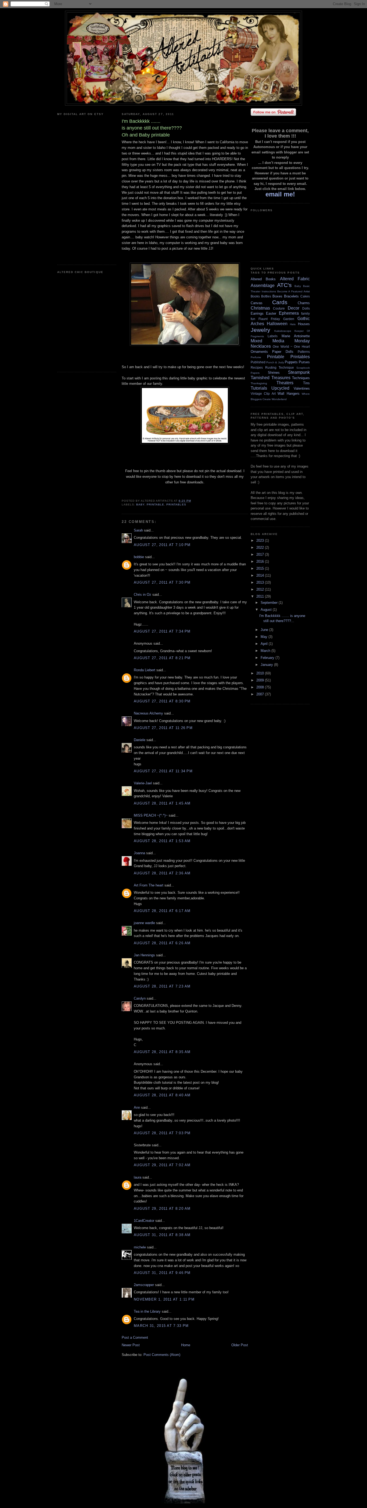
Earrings (257, 313)
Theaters (284, 382)
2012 (260, 589)
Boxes (277, 296)
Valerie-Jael (143, 783)
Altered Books (263, 279)
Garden (288, 319)
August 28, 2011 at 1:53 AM (162, 841)
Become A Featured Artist (293, 291)
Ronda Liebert (144, 670)
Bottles (266, 296)
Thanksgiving (259, 383)
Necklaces (261, 346)
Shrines (274, 373)
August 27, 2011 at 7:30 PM (162, 582)
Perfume (256, 357)
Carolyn (140, 998)
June (265, 630)
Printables (176, 504)
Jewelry (260, 330)
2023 (260, 540)
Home (185, 1345)
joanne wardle (144, 923)
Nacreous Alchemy (148, 713)
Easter (271, 313)
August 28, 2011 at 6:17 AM (162, 911)
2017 (260, 554)
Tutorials (259, 388)
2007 (260, 694)
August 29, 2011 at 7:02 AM (162, 1165)
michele (140, 1247)
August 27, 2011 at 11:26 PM (163, 728)
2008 (260, 687)
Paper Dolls (282, 352)
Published (258, 362)
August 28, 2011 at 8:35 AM (162, 1052)
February (268, 658)
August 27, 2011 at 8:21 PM (162, 658)
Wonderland (279, 399)
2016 (260, 561)
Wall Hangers (288, 394)
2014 (260, 575)
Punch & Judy (275, 362)
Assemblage (263, 285)
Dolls (306, 308)
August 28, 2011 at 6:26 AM (162, 943)
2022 (260, 547)
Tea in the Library (147, 1311)
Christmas (260, 308)
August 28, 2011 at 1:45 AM (162, 803)
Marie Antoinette (296, 336)
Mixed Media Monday (280, 341)
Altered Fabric (295, 279)
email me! (280, 194)
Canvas (256, 303)
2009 (260, 680)
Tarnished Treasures (270, 377)
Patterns (304, 351)
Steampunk (299, 372)
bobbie (139, 557)
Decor (293, 308)
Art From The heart (148, 885)
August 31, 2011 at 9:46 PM (162, 1273)
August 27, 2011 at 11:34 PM (163, 771)
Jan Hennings (144, 955)
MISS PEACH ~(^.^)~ (151, 815)
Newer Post (131, 1345)
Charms (304, 303)
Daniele (139, 740)
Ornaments (259, 352)
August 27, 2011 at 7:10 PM (162, 545)
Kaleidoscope (282, 330)
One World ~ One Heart (291, 346)
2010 (260, 673)
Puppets (291, 362)
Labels (273, 336)
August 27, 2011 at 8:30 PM (162, 701)
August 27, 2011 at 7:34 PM (162, 631)
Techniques (301, 378)
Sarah (138, 530)
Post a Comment (135, 1337)
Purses (304, 362)
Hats (293, 324)
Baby (140, 504)
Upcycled (280, 388)
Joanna (139, 853)
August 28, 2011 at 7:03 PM (162, 1133)
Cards (279, 302)
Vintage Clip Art (263, 393)
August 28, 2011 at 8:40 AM (162, 1095)
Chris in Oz (142, 595)
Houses (304, 324)
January (267, 665)
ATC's (284, 285)
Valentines (302, 388)
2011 (260, 596)
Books (255, 296)
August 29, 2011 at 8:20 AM (162, 1209)
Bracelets (291, 296)
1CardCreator (144, 1221)
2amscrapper (144, 1285)
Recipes (257, 367)
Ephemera (289, 313)
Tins (306, 383)
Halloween (277, 323)
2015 (260, 568)
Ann (137, 1107)
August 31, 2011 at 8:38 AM (162, 1235)
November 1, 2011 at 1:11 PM (164, 1299)
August (267, 610)
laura (137, 1177)
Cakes (305, 296)
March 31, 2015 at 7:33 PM (161, 1326)
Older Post (239, 1345)
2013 (260, 582)
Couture (279, 308)
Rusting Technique (279, 367)
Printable (155, 504)
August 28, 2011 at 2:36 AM (162, 873)
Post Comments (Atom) (161, 1355)
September (270, 603)
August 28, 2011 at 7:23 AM (162, 986)
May (264, 637)
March (266, 651)
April (265, 644)
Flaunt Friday (269, 319)
